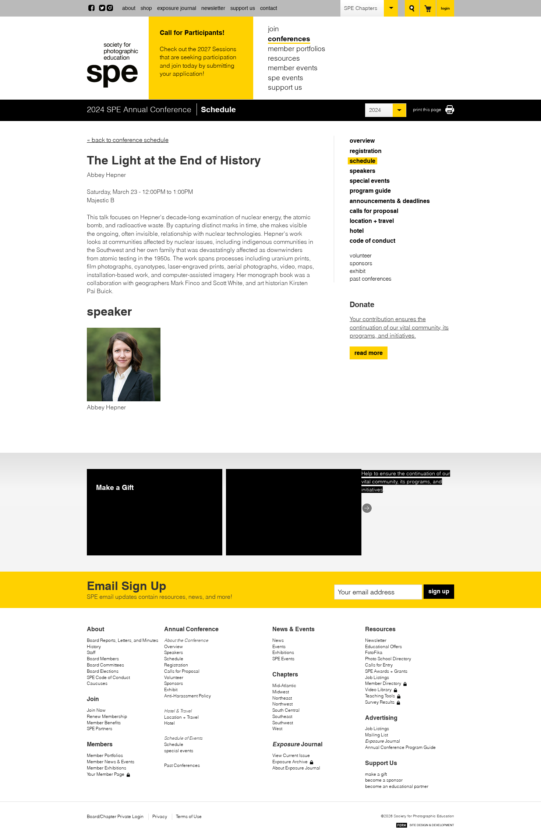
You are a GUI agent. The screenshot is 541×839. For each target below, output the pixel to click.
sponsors (361, 263)
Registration (176, 665)
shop (146, 8)
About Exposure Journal (296, 768)
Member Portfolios (105, 755)
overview (362, 140)
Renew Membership (107, 716)
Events (279, 646)
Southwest (282, 722)
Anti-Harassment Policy (187, 695)
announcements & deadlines (390, 201)
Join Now (96, 710)
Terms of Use (189, 816)
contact (268, 8)
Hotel (169, 723)
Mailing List (376, 734)
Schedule (173, 658)
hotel (357, 230)
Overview (173, 646)
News (278, 640)
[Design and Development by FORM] (425, 826)
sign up (438, 591)
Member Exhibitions (106, 768)
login (445, 8)
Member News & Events (110, 761)
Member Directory (383, 683)
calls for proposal (374, 210)
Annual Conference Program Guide (400, 747)
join (273, 28)
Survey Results (380, 702)
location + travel (372, 220)
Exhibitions (283, 652)
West (277, 728)
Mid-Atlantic (284, 685)
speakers (362, 170)
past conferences (371, 278)
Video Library (378, 689)
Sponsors (173, 683)
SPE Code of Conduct (108, 677)
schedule (362, 160)
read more (368, 352)
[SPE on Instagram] (110, 9)
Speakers (173, 652)
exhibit (357, 270)
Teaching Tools (380, 695)
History (94, 646)
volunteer (361, 255)
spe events (285, 77)
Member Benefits (104, 722)
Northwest (282, 704)
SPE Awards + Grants (386, 671)
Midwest (280, 691)
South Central (286, 710)
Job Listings (377, 677)
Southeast (282, 716)
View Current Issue (291, 755)
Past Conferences (182, 765)
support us (242, 8)
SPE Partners (99, 728)
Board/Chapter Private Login (115, 816)
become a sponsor (384, 780)
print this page (427, 109)
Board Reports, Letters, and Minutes (122, 640)
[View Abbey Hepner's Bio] (123, 399)
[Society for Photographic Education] (116, 65)
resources (284, 58)
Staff (91, 652)
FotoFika (373, 652)
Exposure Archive (290, 761)
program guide (370, 190)
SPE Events (283, 658)
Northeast (282, 698)
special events (370, 180)
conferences (289, 39)
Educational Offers (383, 646)
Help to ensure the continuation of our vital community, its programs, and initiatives (405, 481)
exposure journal (176, 8)
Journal (382, 741)
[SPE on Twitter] (102, 9)
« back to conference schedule (128, 139)
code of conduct (372, 240)
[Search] (412, 8)
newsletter (213, 8)
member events (293, 67)
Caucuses (97, 683)
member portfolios (296, 48)
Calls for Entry (379, 665)
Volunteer (173, 677)
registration (366, 150)
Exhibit (170, 689)
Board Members (103, 658)
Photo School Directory (388, 658)
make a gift (376, 774)
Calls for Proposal (181, 671)
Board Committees (105, 665)
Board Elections (103, 671)
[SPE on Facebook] (91, 9)
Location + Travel (181, 717)
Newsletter (375, 640)
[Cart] (428, 8)
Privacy (159, 816)
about (128, 8)
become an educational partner (396, 786)
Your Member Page (105, 774)
